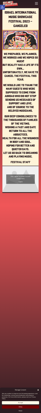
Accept (20, 402)
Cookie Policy (20, 178)
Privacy (20, 410)
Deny (20, 407)
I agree (20, 181)
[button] (38, 390)
